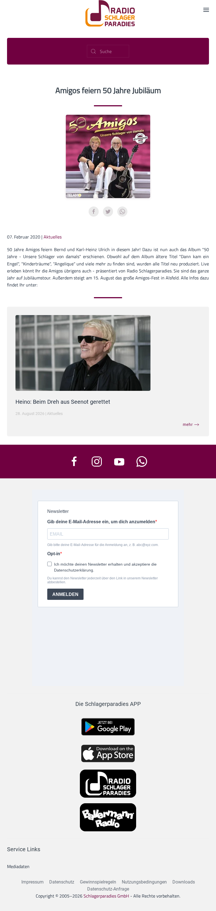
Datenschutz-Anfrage (108, 889)
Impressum (32, 882)
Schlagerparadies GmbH (106, 895)
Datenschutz (61, 882)
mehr (188, 424)
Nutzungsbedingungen (144, 882)
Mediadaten (18, 866)
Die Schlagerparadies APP (108, 704)
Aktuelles (53, 236)
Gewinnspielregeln (98, 882)
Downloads (183, 882)
